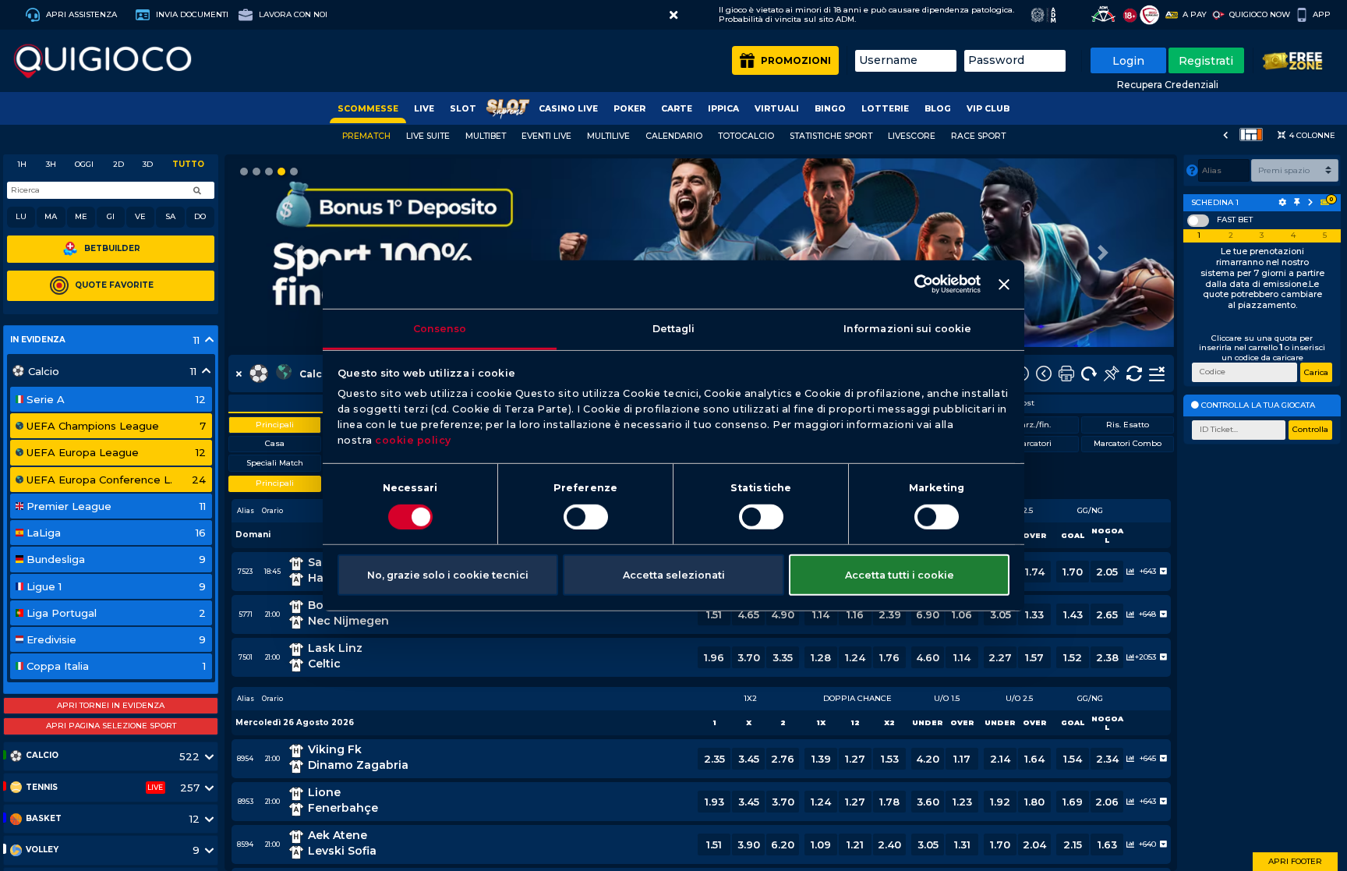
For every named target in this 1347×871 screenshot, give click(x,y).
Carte (676, 109)
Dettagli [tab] (673, 328)
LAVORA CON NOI (291, 14)
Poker (629, 109)
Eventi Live (546, 136)
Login (1128, 61)
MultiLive (608, 136)
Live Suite (428, 136)
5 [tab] (1325, 235)
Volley (42, 849)
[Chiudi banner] (1004, 284)
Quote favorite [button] (114, 285)
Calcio (42, 755)
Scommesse (368, 109)
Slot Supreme (507, 109)
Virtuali (777, 109)
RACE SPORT (978, 136)
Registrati (1206, 61)
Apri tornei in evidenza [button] (110, 705)
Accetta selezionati (674, 574)
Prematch (366, 136)
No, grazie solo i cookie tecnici (448, 574)
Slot (463, 109)
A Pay (1195, 14)
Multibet (485, 136)
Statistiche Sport (831, 136)
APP (1322, 14)
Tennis (42, 787)
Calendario (673, 136)
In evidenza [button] (37, 340)
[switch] (586, 517)
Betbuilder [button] (112, 248)
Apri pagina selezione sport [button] (111, 726)
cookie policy (413, 440)
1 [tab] (1198, 235)
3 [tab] (1262, 235)
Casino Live (568, 109)
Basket (44, 818)
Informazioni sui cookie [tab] (907, 328)
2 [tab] (1231, 235)
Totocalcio (746, 136)
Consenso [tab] (440, 328)
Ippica (723, 109)
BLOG (938, 109)
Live (424, 109)
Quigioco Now (1259, 14)
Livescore (911, 136)
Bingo (830, 109)
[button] (673, 15)
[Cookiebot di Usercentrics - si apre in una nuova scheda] (912, 284)
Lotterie (885, 109)
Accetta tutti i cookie (899, 574)
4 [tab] (1293, 235)
